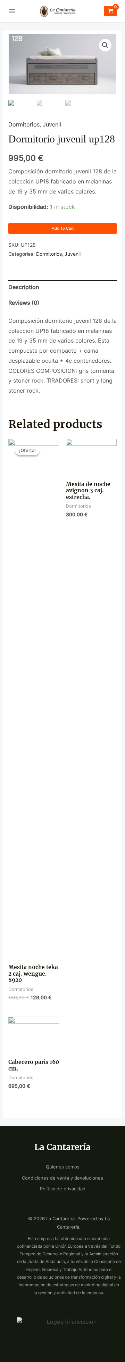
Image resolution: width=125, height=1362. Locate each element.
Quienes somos (63, 1167)
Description (23, 287)
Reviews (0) (23, 303)
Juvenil (52, 124)
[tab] (62, 287)
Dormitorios (24, 124)
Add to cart (63, 228)
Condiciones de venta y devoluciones (62, 1178)
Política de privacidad (62, 1188)
